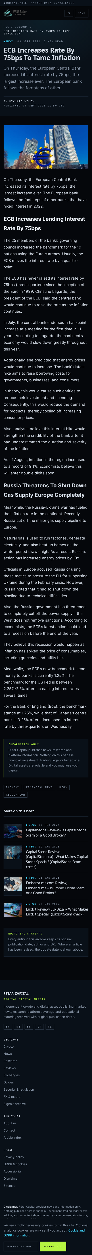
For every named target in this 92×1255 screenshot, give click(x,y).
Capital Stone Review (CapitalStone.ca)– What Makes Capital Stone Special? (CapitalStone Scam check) (57, 859)
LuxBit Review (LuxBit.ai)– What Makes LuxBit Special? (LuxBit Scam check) (57, 912)
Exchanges (12, 1075)
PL (50, 1026)
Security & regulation (19, 1089)
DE (18, 1026)
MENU (82, 13)
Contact (9, 1130)
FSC (6, 27)
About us (10, 1123)
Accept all (53, 1246)
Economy (21, 27)
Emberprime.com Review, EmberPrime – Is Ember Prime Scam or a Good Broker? (55, 887)
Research (10, 1061)
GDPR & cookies (15, 1164)
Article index (13, 1137)
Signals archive (15, 1104)
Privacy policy (14, 1157)
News (63, 787)
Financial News (39, 787)
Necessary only (20, 1246)
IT (39, 1026)
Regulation (15, 794)
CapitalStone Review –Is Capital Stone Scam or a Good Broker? (56, 832)
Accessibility (13, 1171)
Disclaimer (11, 1178)
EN (8, 1026)
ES (29, 1026)
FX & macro (12, 1096)
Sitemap (10, 1185)
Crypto (9, 1046)
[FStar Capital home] (15, 13)
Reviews (10, 1068)
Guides (9, 1082)
